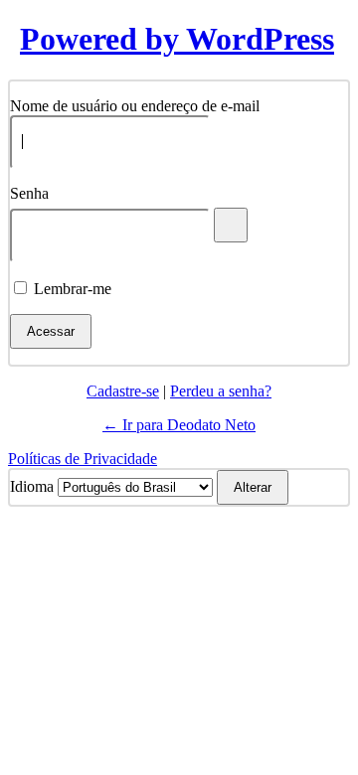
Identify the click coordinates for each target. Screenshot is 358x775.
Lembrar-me (72, 288)
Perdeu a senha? (220, 391)
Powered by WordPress (177, 39)
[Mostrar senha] (231, 225)
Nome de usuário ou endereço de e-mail (135, 105)
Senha (29, 193)
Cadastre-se (123, 391)
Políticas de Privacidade (82, 458)
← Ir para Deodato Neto (179, 424)
